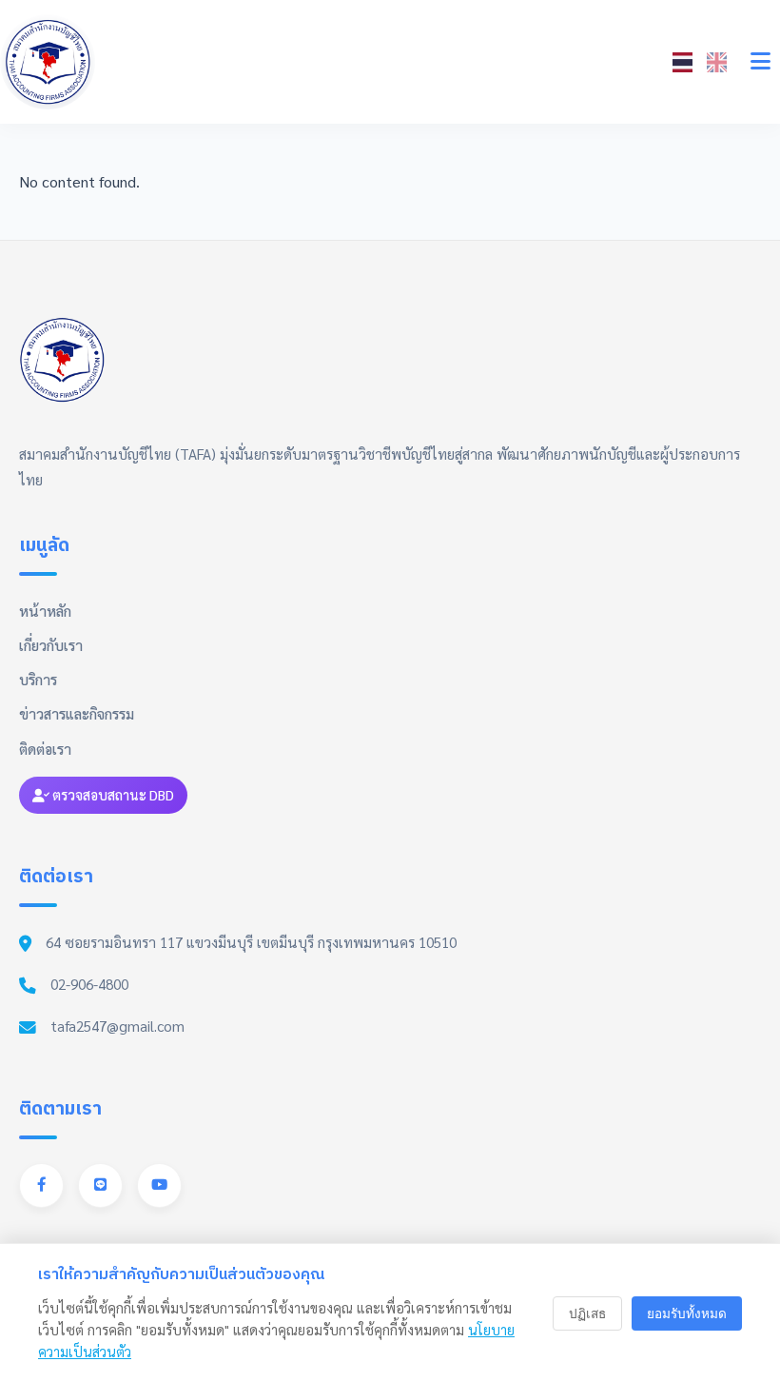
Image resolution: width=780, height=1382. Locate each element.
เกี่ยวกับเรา (51, 645)
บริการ (38, 679)
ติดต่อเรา (45, 749)
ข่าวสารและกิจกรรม (76, 713)
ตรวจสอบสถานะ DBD (111, 794)
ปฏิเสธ (587, 1314)
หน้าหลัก (45, 611)
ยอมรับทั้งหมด (687, 1314)
